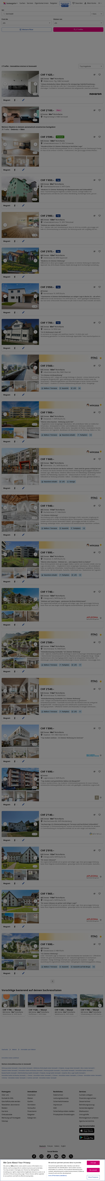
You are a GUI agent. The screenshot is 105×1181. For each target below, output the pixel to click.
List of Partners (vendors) (57, 1175)
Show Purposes (93, 1177)
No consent (93, 1170)
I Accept (93, 1163)
